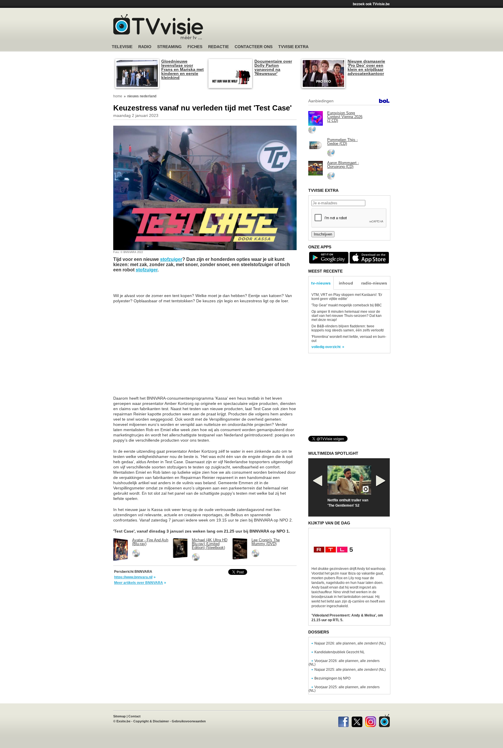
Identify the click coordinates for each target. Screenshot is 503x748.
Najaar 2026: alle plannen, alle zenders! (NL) (350, 643)
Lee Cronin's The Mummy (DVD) (266, 542)
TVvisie (384, 720)
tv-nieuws (321, 283)
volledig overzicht (326, 347)
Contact (134, 716)
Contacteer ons (253, 47)
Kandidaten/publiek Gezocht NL (339, 652)
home (117, 96)
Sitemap (119, 716)
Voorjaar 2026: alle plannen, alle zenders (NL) (344, 662)
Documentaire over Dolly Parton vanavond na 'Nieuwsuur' (273, 67)
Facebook (343, 720)
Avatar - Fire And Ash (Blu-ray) (150, 542)
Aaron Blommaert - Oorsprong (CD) (343, 165)
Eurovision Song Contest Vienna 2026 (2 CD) (344, 117)
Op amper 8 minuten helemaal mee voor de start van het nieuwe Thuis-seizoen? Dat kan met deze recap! (346, 316)
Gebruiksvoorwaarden (189, 721)
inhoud (346, 283)
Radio (144, 47)
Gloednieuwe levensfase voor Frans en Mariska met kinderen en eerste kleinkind (182, 69)
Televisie (122, 47)
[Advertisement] (307, 27)
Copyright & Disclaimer (151, 721)
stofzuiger (171, 259)
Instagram (370, 720)
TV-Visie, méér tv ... (158, 26)
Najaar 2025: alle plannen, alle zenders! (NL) (350, 670)
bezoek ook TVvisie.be (371, 4)
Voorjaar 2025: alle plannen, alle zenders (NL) (344, 689)
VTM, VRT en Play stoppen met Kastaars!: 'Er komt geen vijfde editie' (346, 297)
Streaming (169, 47)
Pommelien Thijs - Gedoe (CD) (342, 142)
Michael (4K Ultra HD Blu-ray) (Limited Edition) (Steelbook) (209, 544)
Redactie (218, 47)
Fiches (194, 47)
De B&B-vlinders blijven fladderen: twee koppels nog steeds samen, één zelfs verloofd (347, 328)
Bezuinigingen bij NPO (332, 678)
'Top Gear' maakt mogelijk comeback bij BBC (346, 305)
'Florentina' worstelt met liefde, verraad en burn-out (348, 339)
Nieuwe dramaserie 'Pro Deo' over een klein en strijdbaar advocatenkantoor (366, 67)
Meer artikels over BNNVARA (138, 583)
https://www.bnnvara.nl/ (133, 577)
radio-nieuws (374, 283)
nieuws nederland (141, 96)
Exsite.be (123, 721)
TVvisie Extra (293, 47)
